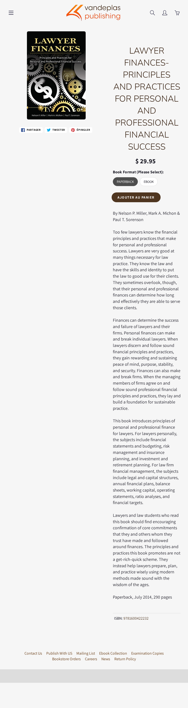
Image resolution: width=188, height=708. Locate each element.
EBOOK (149, 181)
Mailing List (85, 653)
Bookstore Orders (66, 658)
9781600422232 (136, 618)
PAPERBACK (125, 181)
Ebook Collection (113, 653)
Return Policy (125, 658)
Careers (91, 658)
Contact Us (33, 653)
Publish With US (59, 653)
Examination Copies (147, 653)
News (105, 658)
